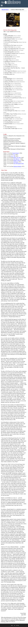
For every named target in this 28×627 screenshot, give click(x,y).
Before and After (17, 157)
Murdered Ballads (17, 166)
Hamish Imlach (5, 9)
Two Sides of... (17, 159)
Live (14, 154)
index (12, 625)
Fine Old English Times (19, 163)
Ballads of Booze (17, 160)
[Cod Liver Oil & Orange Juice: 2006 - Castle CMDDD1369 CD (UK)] (13, 26)
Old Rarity (16, 162)
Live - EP (13, 156)
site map (17, 625)
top (14, 625)
